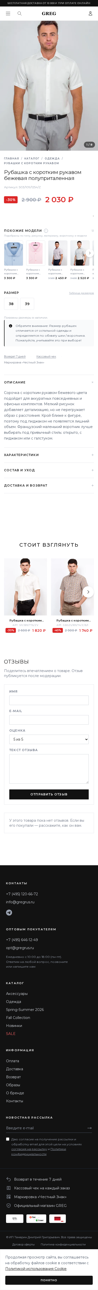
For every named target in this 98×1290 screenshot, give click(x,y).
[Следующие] (89, 253)
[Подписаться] (89, 1128)
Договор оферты (23, 1244)
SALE (11, 1033)
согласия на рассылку (29, 1149)
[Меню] (8, 14)
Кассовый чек (46, 356)
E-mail (15, 711)
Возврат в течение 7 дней (38, 1179)
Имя (13, 691)
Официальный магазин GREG (40, 1205)
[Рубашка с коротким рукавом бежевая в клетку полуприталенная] (72, 586)
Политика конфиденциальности (63, 1244)
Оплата (12, 1061)
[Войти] (90, 13)
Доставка (14, 1069)
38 (11, 304)
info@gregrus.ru (20, 902)
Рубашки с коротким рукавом (31, 163)
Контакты (14, 1101)
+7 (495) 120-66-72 (22, 894)
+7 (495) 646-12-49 (22, 940)
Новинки (14, 1025)
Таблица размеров (81, 293)
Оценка (17, 730)
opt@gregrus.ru (20, 948)
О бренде (15, 1093)
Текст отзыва (23, 750)
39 (27, 304)
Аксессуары (17, 993)
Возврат (13, 1077)
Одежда (52, 158)
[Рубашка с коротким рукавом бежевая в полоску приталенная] (25, 586)
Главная (11, 158)
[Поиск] (19, 14)
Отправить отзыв (49, 794)
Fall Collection (18, 1017)
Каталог (31, 158)
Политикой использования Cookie (36, 1268)
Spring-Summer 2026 (25, 1009)
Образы (13, 1085)
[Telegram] (9, 913)
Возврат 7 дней (15, 356)
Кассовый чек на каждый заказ (42, 1188)
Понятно (49, 1280)
